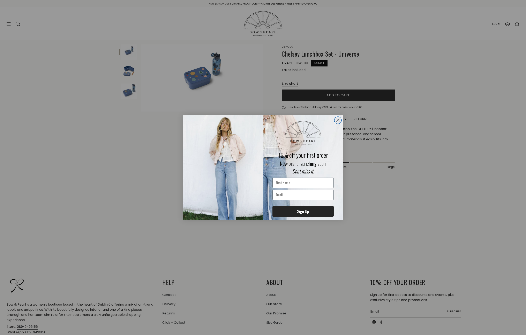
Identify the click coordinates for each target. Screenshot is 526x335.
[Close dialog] (337, 120)
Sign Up (303, 211)
